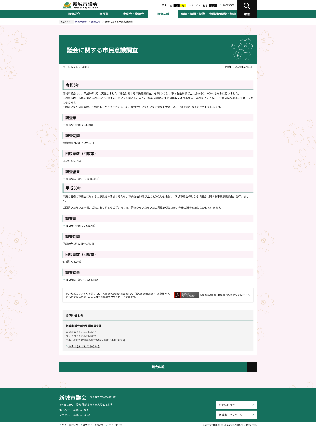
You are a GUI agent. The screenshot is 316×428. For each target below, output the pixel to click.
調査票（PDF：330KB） (80, 125)
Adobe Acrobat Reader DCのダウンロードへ (225, 294)
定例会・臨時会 (133, 14)
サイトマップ (115, 425)
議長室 (103, 14)
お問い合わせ (227, 405)
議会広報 (163, 14)
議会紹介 (74, 14)
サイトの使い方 (70, 425)
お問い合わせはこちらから (84, 346)
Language (228, 4)
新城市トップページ (231, 415)
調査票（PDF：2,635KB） (81, 226)
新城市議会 (81, 21)
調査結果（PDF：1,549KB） (82, 280)
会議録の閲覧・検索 (222, 14)
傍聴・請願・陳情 (193, 14)
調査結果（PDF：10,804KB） (83, 179)
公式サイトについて (93, 425)
